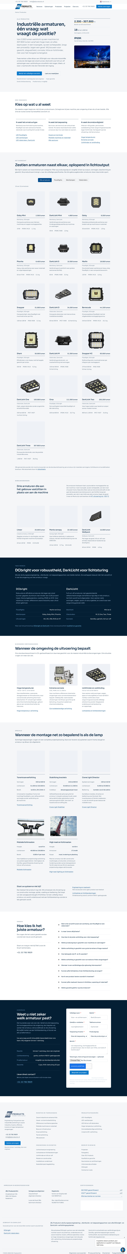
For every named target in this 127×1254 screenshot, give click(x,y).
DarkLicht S (54, 261)
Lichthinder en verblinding (90, 142)
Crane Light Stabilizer (57, 807)
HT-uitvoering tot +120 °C (100, 496)
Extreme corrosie (87, 140)
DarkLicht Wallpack (86, 531)
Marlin (84, 261)
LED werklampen (22, 138)
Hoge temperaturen (88, 137)
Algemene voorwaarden (77, 1253)
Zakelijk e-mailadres (76, 1022)
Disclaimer (106, 1253)
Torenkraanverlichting (24, 805)
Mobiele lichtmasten (24, 870)
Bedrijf (92, 1013)
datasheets (42, 469)
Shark (19, 353)
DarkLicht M (54, 353)
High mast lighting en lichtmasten (61, 872)
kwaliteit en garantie (74, 626)
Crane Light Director (89, 807)
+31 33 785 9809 (21, 2)
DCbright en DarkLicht (42, 626)
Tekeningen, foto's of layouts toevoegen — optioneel (87, 1057)
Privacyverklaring (94, 1253)
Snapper (20, 307)
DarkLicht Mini (55, 215)
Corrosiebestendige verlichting (60, 709)
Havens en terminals (56, 135)
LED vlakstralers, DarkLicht (25, 140)
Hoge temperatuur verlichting (27, 711)
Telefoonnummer (95, 1022)
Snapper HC (87, 353)
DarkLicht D (54, 307)
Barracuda (86, 307)
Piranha (20, 261)
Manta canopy (55, 530)
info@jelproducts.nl (37, 2)
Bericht (72, 1041)
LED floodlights (21, 135)
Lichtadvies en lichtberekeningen (94, 711)
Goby (84, 215)
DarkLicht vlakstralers (11, 1233)
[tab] (45, 180)
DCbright (7, 1230)
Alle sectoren (53, 140)
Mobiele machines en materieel (60, 138)
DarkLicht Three (23, 445)
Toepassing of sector (77, 1032)
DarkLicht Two (88, 399)
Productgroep (94, 1032)
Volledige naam (75, 1013)
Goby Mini (21, 215)
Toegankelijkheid (118, 1253)
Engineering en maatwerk (81, 887)
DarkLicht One (23, 399)
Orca (51, 399)
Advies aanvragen (12, 1143)
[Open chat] (123, 1250)
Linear (19, 530)
